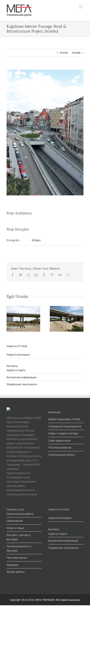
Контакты (12, 366)
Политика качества (59, 447)
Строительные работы (20, 514)
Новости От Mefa (17, 346)
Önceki (64, 53)
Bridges (36, 240)
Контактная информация (21, 377)
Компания (54, 412)
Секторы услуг (15, 509)
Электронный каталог (61, 455)
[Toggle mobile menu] (81, 6)
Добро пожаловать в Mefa (64, 419)
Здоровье (12, 565)
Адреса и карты (16, 370)
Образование (15, 521)
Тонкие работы (16, 572)
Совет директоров (59, 440)
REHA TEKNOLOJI (44, 599)
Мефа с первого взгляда (63, 433)
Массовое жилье (17, 557)
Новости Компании (18, 354)
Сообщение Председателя (64, 426)
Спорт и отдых (15, 528)
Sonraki (76, 53)
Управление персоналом (22, 384)
